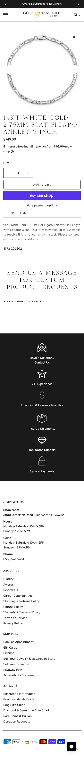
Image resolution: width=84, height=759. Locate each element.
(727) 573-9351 (13, 559)
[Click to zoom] (74, 37)
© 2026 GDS (10, 754)
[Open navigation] (11, 15)
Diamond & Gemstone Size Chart (26, 710)
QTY (6, 163)
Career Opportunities (18, 595)
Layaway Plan (12, 670)
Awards (8, 584)
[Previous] (5, 4)
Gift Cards (10, 647)
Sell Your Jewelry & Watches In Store (29, 658)
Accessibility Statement (20, 675)
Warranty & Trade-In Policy (21, 612)
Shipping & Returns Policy (21, 601)
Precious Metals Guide (18, 699)
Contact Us (42, 362)
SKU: (6, 248)
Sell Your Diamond (16, 664)
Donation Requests (16, 721)
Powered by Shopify (30, 754)
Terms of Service (15, 618)
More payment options (42, 205)
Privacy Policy (13, 623)
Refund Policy (13, 607)
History (8, 579)
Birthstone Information (19, 694)
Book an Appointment (18, 642)
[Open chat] (71, 746)
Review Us (10, 590)
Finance (8, 653)
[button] (41, 213)
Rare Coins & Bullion (17, 716)
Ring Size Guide (14, 705)
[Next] (78, 4)
